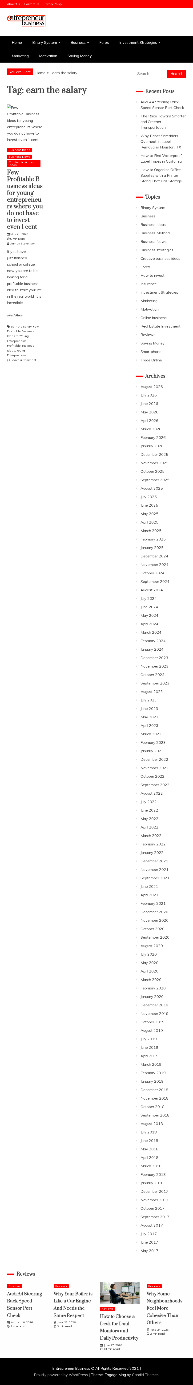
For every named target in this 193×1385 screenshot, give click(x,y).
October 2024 (153, 573)
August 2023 (152, 691)
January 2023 (152, 751)
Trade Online (151, 360)
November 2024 (155, 564)
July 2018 (149, 1132)
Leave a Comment (23, 360)
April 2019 (149, 1055)
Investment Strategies (138, 42)
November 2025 (155, 462)
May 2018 (149, 1149)
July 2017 (149, 1233)
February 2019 (153, 1072)
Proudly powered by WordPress (61, 1374)
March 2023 (151, 734)
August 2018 (152, 1123)
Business (78, 42)
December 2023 (154, 657)
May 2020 (149, 962)
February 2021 (153, 903)
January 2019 (152, 1081)
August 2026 (152, 386)
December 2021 (154, 861)
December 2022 (154, 759)
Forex (104, 42)
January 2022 (152, 852)
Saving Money (80, 55)
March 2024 (151, 632)
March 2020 (151, 979)
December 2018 (154, 1089)
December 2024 (154, 556)
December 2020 (154, 911)
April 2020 (149, 971)
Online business (154, 317)
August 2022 (152, 793)
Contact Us (31, 4)
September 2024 (155, 581)
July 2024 (149, 598)
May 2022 (149, 818)
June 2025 (149, 505)
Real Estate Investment (161, 326)
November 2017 (155, 1199)
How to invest (153, 275)
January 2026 (152, 446)
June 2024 (149, 606)
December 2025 (154, 454)
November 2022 (155, 767)
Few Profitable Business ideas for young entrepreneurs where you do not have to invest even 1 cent (25, 200)
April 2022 (149, 827)
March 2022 (151, 835)
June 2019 (149, 1047)
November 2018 (155, 1098)
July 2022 (149, 801)
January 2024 (152, 649)
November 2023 (155, 666)
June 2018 (149, 1140)
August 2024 (152, 590)
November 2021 (155, 869)
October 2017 (153, 1208)
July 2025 (149, 496)
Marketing (20, 55)
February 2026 (153, 437)
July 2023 (149, 700)
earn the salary (21, 326)
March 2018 (151, 1166)
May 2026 (149, 412)
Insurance (149, 283)
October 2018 (153, 1106)
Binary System (44, 42)
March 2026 (151, 429)
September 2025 (155, 479)
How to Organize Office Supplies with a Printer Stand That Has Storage (161, 175)
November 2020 (155, 920)
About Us (13, 4)
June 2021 (149, 886)
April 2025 (149, 522)
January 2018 (152, 1183)
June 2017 (149, 1242)
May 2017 (149, 1250)
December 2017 (154, 1191)
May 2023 (149, 717)
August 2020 (152, 945)
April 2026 (149, 420)
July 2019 (149, 1039)
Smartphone (151, 351)
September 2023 (155, 683)
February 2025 (153, 539)
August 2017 (152, 1225)
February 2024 (153, 640)
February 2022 (153, 844)
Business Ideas (19, 150)
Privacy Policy (53, 4)
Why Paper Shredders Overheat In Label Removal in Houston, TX (161, 141)
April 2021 (149, 895)
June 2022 (149, 810)
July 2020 (149, 954)
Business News (19, 156)
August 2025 (152, 488)
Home (17, 42)
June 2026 (149, 403)
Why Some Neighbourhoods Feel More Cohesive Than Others (164, 1308)
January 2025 (152, 547)
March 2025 (151, 530)
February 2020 (153, 988)
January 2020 (152, 996)
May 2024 (149, 615)
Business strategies (157, 250)
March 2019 (151, 1064)
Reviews (148, 334)
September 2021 (155, 878)
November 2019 (155, 1013)
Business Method (155, 233)
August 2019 (152, 1030)
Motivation (48, 55)
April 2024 (149, 623)
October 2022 (153, 776)
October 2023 (153, 674)
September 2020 (155, 937)
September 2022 (155, 784)
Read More (14, 315)
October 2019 (153, 1022)
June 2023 (149, 708)
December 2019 (154, 1005)
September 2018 (155, 1115)
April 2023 (149, 725)
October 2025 (153, 471)
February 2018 (153, 1174)
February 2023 (153, 742)
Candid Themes (145, 1374)
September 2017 (155, 1216)
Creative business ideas (21, 163)
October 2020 (153, 928)
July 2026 (149, 395)
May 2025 (149, 513)
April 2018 (149, 1157)
